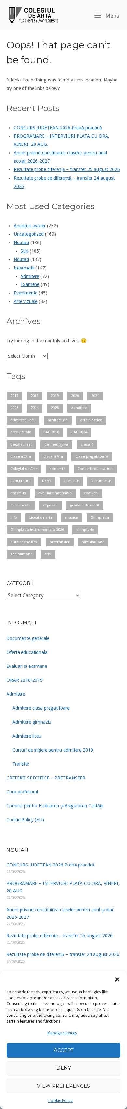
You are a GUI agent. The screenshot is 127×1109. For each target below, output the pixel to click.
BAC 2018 (51, 432)
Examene (30, 284)
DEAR (46, 481)
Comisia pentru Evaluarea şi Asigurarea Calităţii (55, 805)
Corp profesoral (22, 791)
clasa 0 (87, 444)
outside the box (23, 542)
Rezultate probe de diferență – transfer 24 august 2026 (63, 954)
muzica (71, 517)
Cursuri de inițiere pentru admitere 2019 (52, 750)
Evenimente (25, 292)
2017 (14, 395)
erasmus (18, 493)
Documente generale (28, 638)
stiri (48, 554)
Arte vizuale (25, 301)
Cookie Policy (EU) (25, 819)
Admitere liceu (26, 736)
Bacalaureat (21, 444)
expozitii (50, 505)
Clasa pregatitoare (91, 456)
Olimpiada (100, 517)
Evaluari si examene (27, 666)
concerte (57, 469)
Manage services (62, 1033)
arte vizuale (20, 432)
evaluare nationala (55, 493)
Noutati (21, 242)
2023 (14, 407)
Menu (111, 15)
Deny (63, 1068)
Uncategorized (29, 234)
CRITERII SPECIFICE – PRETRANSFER (46, 777)
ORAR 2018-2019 (25, 680)
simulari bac (93, 542)
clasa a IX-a (20, 456)
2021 (95, 395)
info (13, 517)
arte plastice (91, 420)
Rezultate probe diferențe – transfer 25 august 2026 (67, 169)
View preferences (63, 1086)
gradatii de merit (84, 505)
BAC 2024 (79, 432)
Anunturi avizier (30, 225)
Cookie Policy (60, 1100)
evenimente (20, 505)
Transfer (20, 763)
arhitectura (58, 420)
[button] (117, 979)
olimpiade (85, 529)
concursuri (20, 481)
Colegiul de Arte (23, 469)
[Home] (33, 15)
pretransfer (60, 542)
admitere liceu (22, 420)
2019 (55, 395)
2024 (34, 407)
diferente (71, 481)
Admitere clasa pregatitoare (40, 708)
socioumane (21, 554)
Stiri (24, 251)
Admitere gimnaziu (31, 722)
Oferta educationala (27, 652)
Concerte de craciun (95, 469)
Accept (64, 1050)
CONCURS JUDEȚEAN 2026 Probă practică (58, 127)
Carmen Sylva (56, 444)
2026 (55, 407)
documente (101, 481)
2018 (34, 395)
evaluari (91, 493)
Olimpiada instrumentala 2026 (37, 529)
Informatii (24, 267)
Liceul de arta (41, 517)
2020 (75, 395)
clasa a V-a (53, 456)
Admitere (30, 276)
